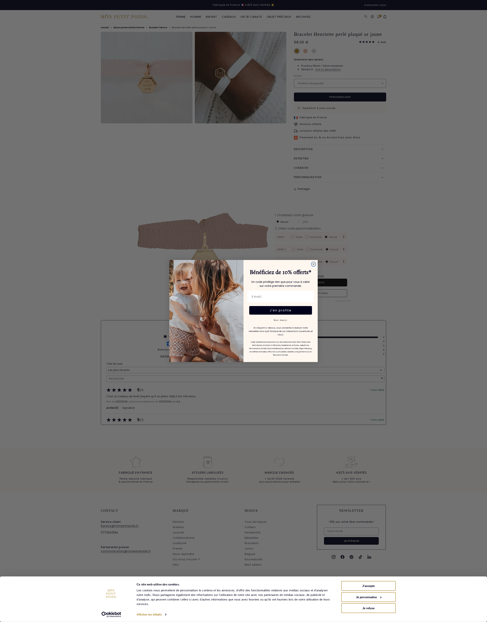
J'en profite (280, 310)
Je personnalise (366, 597)
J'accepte (368, 586)
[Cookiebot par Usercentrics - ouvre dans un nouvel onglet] (111, 614)
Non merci (280, 320)
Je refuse (368, 608)
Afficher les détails (149, 614)
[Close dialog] (313, 264)
